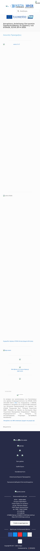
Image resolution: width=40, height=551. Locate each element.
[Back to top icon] (20, 541)
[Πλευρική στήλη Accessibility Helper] (37, 2)
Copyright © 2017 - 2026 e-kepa (13, 545)
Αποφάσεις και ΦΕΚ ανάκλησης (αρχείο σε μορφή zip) (19, 420)
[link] (8, 6)
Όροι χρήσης (20, 461)
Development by (22, 548)
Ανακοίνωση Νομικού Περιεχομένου (20, 477)
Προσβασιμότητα (20, 471)
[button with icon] (10, 534)
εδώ (15, 402)
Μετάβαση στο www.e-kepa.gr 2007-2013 (20, 370)
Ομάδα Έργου (20, 466)
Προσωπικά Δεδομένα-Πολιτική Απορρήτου (20, 482)
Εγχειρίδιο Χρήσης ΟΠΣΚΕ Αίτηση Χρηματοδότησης (18, 341)
